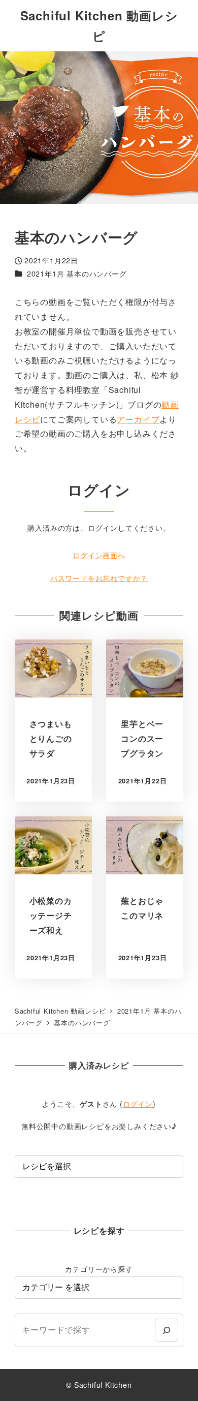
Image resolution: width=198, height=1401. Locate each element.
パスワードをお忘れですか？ (99, 578)
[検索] (166, 1330)
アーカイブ (138, 419)
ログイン (138, 1104)
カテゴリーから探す (99, 1269)
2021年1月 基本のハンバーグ (77, 273)
